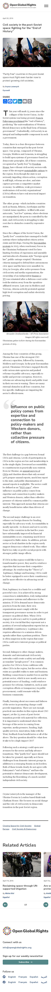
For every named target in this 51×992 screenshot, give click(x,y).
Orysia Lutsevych (12, 86)
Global (37, 826)
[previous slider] (45, 904)
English (12, 976)
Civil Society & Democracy (24, 829)
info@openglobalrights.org (17, 947)
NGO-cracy (25, 487)
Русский (6, 90)
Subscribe (24, 962)
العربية (44, 976)
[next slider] (5, 904)
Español (6, 897)
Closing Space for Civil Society (17, 826)
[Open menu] (46, 6)
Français (22, 976)
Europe (6, 829)
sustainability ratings (34, 170)
